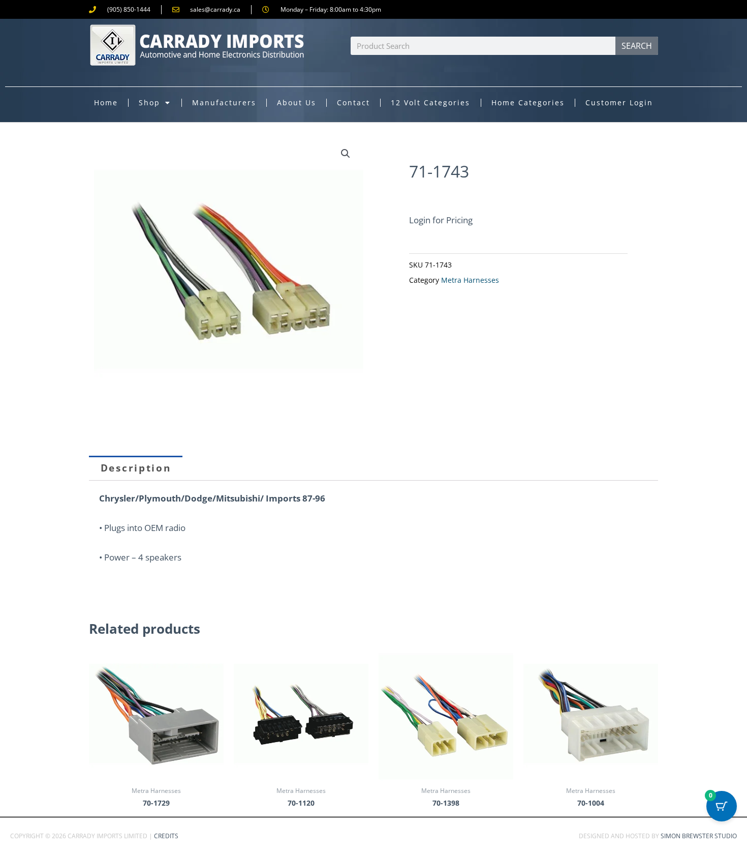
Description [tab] (136, 468)
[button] (345, 153)
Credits (166, 836)
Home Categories (528, 102)
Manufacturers (224, 102)
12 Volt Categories (430, 102)
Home (106, 102)
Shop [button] (149, 102)
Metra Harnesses (470, 280)
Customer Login (619, 102)
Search (636, 45)
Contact (353, 102)
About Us (296, 102)
